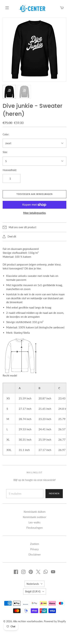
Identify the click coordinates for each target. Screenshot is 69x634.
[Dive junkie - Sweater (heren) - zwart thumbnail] (9, 91)
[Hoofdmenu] (7, 8)
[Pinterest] (31, 572)
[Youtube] (53, 572)
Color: (6, 134)
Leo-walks (34, 522)
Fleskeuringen (34, 527)
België (33, 591)
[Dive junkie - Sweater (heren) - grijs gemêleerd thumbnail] (24, 91)
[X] (38, 572)
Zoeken (34, 543)
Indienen (54, 493)
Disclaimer (34, 554)
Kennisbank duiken (34, 511)
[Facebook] (16, 572)
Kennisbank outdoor (34, 517)
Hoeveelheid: (10, 170)
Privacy (34, 549)
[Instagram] (23, 572)
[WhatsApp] (46, 572)
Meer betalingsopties (34, 212)
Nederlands (33, 583)
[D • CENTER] (32, 8)
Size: (5, 152)
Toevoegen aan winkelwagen (34, 194)
